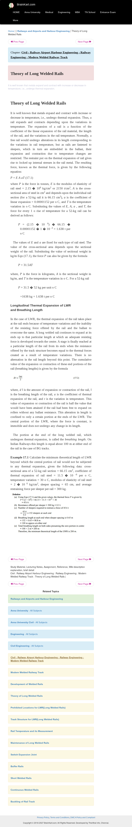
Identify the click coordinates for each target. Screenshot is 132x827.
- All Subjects (26, 610)
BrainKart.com (26, 4)
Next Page (83, 41)
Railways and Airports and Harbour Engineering (43, 31)
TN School (90, 12)
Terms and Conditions (59, 817)
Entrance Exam (108, 12)
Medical (49, 12)
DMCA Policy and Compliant (82, 817)
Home (11, 31)
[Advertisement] (111, 77)
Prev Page (18, 41)
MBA (77, 12)
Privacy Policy (43, 817)
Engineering (64, 12)
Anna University (32, 12)
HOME (16, 12)
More (15, 20)
